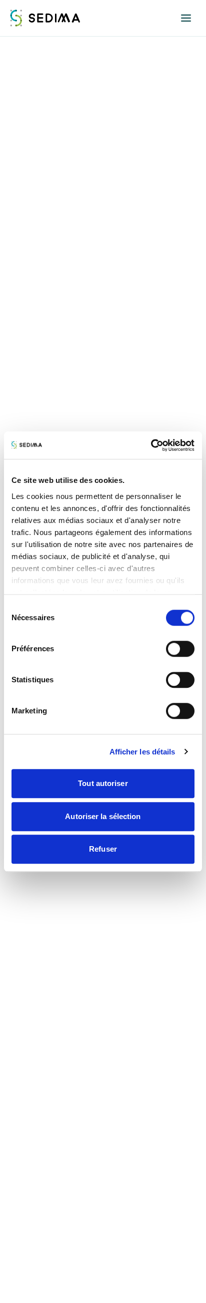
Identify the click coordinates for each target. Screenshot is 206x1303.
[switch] (180, 649)
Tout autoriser (103, 783)
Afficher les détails (143, 751)
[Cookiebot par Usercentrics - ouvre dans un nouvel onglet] (150, 445)
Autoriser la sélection (102, 816)
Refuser (103, 849)
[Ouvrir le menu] (186, 18)
